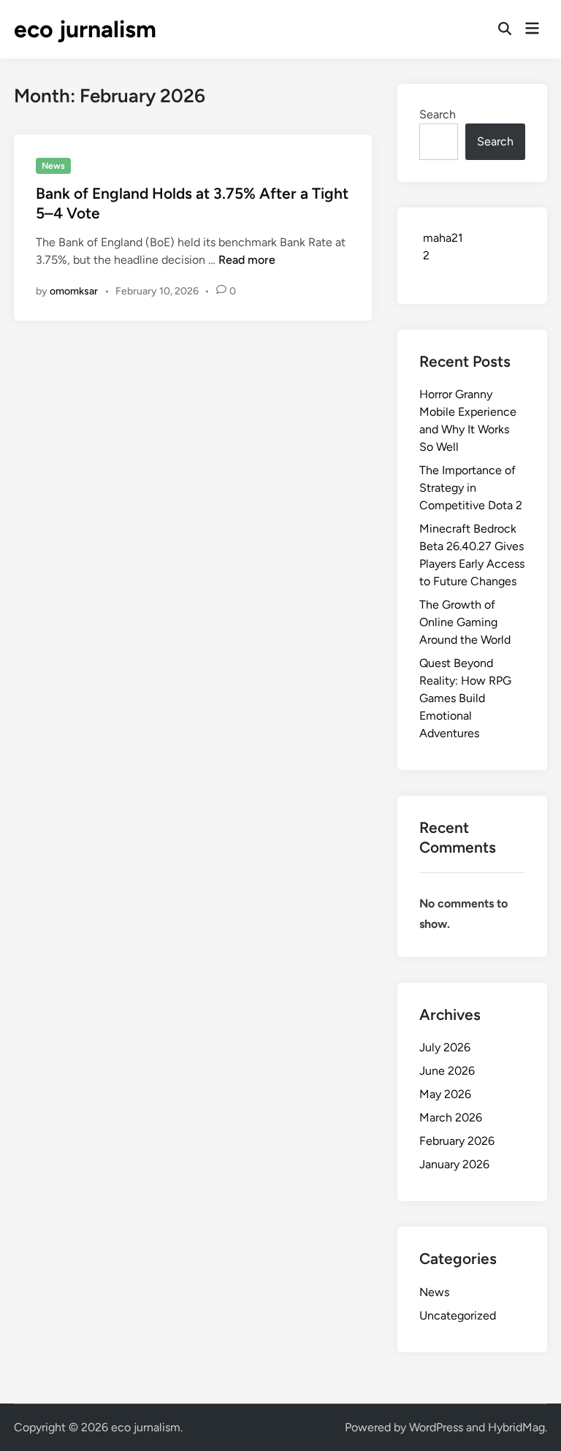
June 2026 (447, 1071)
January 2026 (454, 1164)
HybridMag (516, 1427)
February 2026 (457, 1141)
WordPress (436, 1427)
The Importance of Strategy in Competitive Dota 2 (470, 487)
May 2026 (445, 1094)
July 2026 (444, 1047)
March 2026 (450, 1117)
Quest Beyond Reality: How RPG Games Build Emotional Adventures (465, 698)
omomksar (74, 291)
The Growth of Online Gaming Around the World (465, 622)
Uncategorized (457, 1315)
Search (437, 114)
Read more (246, 260)
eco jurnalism (85, 29)
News (53, 166)
